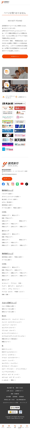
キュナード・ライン (18, 319)
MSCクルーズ (6, 319)
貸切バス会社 (19, 387)
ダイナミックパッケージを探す (10, 196)
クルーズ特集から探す (8, 306)
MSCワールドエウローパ (9, 352)
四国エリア (5, 226)
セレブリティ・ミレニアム (9, 363)
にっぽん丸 (5, 380)
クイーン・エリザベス (8, 354)
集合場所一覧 (10, 387)
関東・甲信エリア (7, 218)
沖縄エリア (23, 226)
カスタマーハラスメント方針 (10, 402)
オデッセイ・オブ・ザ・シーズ (10, 377)
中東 (19, 283)
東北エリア (15, 215)
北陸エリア (5, 221)
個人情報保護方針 (21, 399)
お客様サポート (19, 390)
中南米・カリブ (19, 291)
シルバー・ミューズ (7, 360)
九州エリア (14, 226)
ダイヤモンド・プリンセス (9, 366)
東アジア (10, 286)
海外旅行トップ (7, 253)
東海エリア (22, 221)
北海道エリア (5, 215)
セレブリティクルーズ (8, 327)
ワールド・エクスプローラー (10, 357)
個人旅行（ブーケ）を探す (9, 199)
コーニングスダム (21, 369)
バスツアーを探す (7, 193)
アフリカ (13, 283)
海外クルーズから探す (8, 309)
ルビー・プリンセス (7, 369)
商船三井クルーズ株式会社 (9, 339)
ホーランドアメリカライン (9, 333)
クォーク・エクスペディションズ (11, 322)
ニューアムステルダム (8, 371)
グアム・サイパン (13, 289)
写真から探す (17, 207)
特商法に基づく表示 (9, 399)
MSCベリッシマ (6, 349)
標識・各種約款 (15, 393)
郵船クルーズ (5, 341)
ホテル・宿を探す (7, 202)
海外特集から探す (7, 257)
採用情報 (15, 396)
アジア (4, 286)
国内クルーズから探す (8, 311)
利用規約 (21, 396)
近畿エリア (5, 223)
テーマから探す (6, 207)
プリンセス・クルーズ (8, 330)
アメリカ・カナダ (7, 291)
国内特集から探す (7, 205)
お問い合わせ (10, 390)
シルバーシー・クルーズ (9, 325)
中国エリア (14, 223)
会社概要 (8, 396)
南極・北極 (5, 294)
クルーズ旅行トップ (9, 302)
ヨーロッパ (5, 283)
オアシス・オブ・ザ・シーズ (10, 374)
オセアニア (19, 286)
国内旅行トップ (7, 190)
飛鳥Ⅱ (13, 380)
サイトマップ (23, 402)
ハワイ (4, 289)
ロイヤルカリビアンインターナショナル (13, 336)
